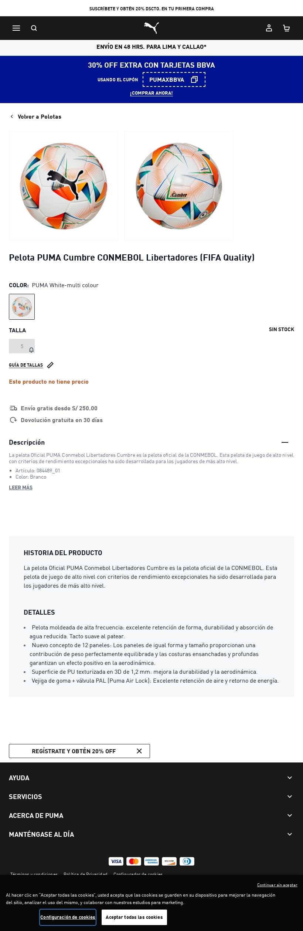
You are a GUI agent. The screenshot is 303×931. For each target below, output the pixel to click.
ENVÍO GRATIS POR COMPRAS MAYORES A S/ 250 (151, 8)
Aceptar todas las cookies (134, 917)
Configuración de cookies (67, 917)
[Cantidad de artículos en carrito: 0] (286, 28)
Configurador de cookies (138, 874)
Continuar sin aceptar (277, 884)
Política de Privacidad (86, 874)
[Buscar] (34, 28)
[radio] (22, 307)
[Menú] (16, 28)
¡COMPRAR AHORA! (151, 93)
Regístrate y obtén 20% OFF (74, 750)
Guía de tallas (26, 365)
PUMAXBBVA (166, 79)
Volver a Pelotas (39, 116)
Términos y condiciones (34, 874)
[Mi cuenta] (269, 28)
